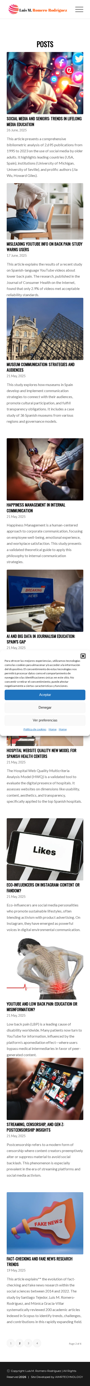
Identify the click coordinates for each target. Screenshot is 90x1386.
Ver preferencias (45, 720)
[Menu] (77, 9)
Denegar (45, 707)
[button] (83, 656)
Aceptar (45, 695)
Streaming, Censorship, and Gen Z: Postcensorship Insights (35, 1127)
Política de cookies (35, 729)
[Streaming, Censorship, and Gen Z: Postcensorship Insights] (45, 1089)
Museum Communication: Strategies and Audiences (41, 367)
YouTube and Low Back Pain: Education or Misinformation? (42, 1007)
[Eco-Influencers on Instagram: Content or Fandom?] (45, 849)
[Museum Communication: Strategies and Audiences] (45, 329)
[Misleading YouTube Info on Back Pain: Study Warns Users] (45, 211)
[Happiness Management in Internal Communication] (45, 469)
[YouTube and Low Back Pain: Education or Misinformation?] (45, 968)
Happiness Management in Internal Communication (36, 507)
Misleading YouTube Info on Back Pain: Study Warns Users (44, 247)
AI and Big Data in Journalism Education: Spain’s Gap (41, 639)
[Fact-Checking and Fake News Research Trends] (45, 1223)
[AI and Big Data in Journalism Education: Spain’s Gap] (45, 601)
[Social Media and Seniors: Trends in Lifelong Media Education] (45, 83)
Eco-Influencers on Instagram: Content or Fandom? (43, 887)
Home (53, 729)
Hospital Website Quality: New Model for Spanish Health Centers (41, 753)
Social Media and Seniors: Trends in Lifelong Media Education (44, 121)
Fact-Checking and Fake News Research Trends (39, 1261)
